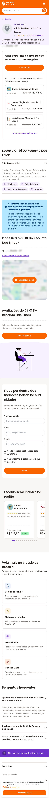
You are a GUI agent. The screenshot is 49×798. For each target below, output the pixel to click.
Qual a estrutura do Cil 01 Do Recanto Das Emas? (21, 728)
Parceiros (7, 766)
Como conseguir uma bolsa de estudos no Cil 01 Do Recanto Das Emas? (22, 738)
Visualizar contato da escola (15, 255)
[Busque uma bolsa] (44, 10)
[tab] (13, 540)
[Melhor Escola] (8, 4)
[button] (23, 753)
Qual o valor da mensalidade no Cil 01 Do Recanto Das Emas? (23, 699)
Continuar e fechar (24, 793)
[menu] (44, 4)
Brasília (7, 19)
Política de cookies (11, 787)
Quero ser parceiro (9, 775)
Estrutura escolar (11, 163)
